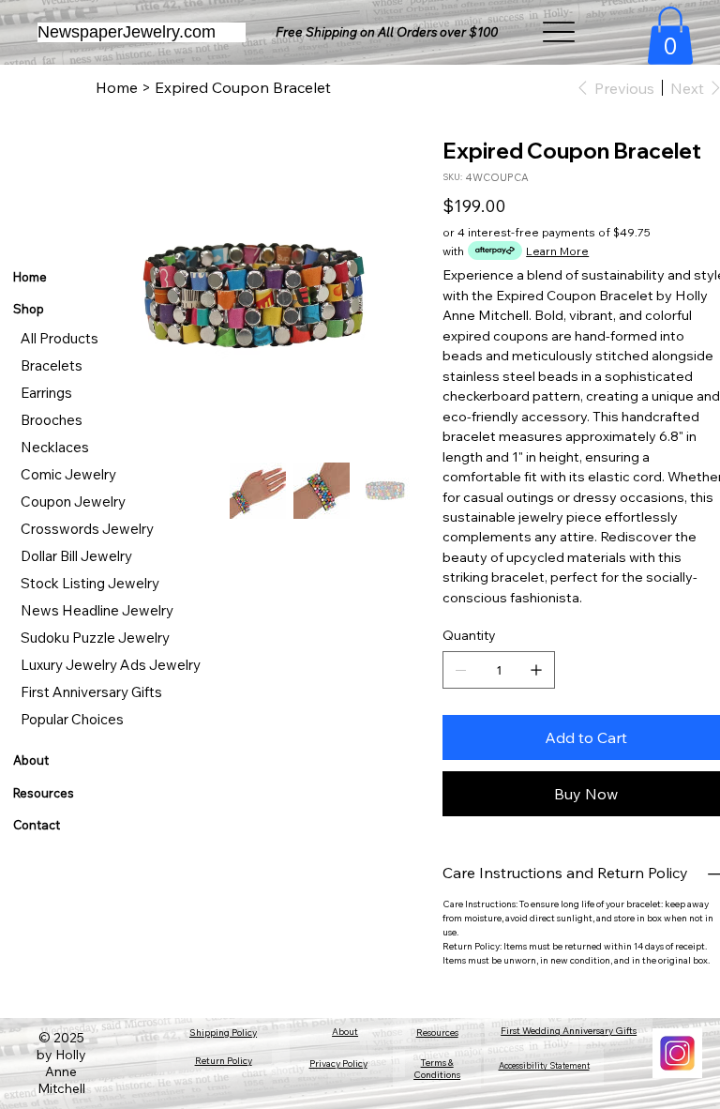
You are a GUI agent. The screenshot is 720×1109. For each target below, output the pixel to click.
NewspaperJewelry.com (127, 32)
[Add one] (536, 670)
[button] (670, 36)
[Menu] (560, 32)
